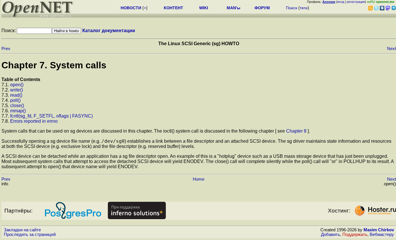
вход (340, 1)
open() (16, 84)
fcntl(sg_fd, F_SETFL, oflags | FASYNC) (51, 115)
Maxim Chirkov (379, 230)
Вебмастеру (382, 234)
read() (16, 95)
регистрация (356, 1)
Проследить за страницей (30, 234)
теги (304, 8)
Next (391, 48)
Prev (5, 48)
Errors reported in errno (34, 121)
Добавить (330, 234)
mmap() (18, 110)
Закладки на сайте (22, 230)
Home (198, 179)
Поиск (291, 8)
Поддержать (354, 234)
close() (17, 105)
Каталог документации (108, 30)
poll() (15, 100)
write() (16, 89)
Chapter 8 (296, 131)
